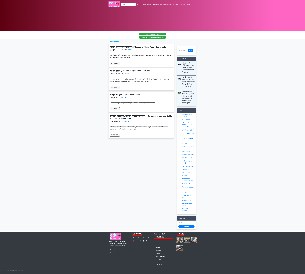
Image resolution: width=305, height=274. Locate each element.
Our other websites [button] (165, 4)
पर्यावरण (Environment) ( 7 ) (188, 147)
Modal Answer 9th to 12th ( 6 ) (187, 204)
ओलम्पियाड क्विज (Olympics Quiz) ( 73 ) (187, 179)
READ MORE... (115, 63)
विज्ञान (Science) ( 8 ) (187, 158)
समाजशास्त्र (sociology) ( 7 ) (188, 139)
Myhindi (158, 253)
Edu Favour (158, 244)
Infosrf (157, 241)
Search (139, 4)
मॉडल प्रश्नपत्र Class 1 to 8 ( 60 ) (188, 188)
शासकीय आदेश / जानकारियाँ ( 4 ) (185, 209)
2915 (128, 74)
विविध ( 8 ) (184, 192)
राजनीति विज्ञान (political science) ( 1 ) (187, 162)
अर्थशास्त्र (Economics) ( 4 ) (188, 134)
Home (188, 4)
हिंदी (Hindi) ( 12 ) (186, 143)
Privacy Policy (113, 250)
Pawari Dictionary (160, 256)
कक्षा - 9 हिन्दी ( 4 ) (186, 172)
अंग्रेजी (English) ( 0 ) (187, 151)
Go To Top (158, 265)
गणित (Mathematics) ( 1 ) (188, 154)
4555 (128, 97)
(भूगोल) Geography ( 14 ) (188, 130)
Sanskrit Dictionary (160, 260)
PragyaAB (158, 250)
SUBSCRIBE (186, 226)
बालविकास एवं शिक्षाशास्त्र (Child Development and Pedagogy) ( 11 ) (188, 125)
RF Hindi (158, 247)
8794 (127, 121)
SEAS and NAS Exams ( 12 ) (187, 196)
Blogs (144, 4)
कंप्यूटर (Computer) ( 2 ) (187, 166)
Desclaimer (113, 253)
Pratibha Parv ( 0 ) (186, 169)
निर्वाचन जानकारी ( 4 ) (187, 200)
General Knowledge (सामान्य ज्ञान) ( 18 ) (187, 115)
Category (149, 4)
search (190, 50)
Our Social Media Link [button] (178, 4)
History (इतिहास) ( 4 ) (187, 120)
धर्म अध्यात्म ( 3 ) (185, 175)
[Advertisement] (152, 20)
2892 (130, 50)
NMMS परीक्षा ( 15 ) (186, 184)
